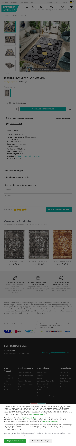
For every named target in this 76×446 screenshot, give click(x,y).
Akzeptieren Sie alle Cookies (15, 441)
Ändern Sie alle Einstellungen (41, 441)
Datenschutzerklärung (18, 435)
